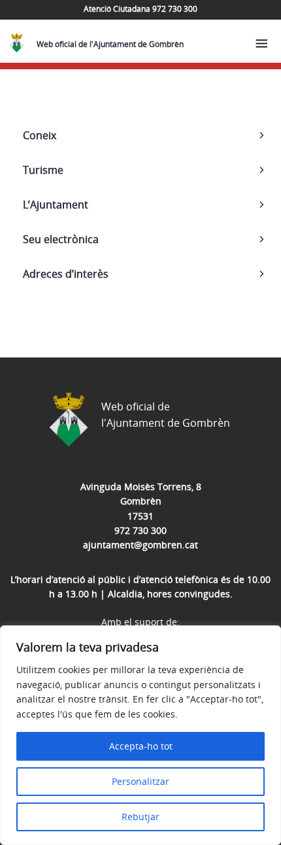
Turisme (43, 170)
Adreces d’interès (65, 274)
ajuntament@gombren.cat (140, 544)
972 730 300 (140, 530)
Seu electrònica (61, 239)
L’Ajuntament (55, 204)
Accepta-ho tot (141, 746)
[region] (140, 735)
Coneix (39, 135)
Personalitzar (140, 781)
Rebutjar (140, 816)
